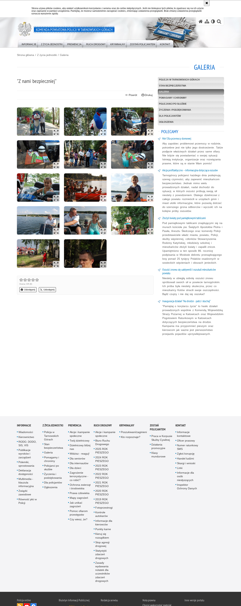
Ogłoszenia (166, 122)
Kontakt (180, 426)
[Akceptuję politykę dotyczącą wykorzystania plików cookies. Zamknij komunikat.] (207, 3)
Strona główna (25, 54)
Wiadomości (25, 432)
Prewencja (74, 426)
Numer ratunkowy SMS (187, 447)
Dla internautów (79, 463)
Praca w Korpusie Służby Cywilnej (161, 438)
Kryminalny (126, 426)
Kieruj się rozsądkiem (102, 536)
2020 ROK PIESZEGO (102, 493)
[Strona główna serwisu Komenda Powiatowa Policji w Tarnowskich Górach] (201, 21)
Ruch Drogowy (103, 426)
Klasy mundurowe (158, 455)
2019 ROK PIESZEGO (102, 501)
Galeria (64, 54)
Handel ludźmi (185, 459)
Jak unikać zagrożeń (76, 505)
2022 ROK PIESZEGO (102, 476)
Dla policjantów (170, 116)
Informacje (24, 426)
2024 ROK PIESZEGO (102, 459)
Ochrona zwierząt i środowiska (80, 487)
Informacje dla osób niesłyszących (185, 477)
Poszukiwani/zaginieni (134, 432)
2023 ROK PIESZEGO (102, 468)
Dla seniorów (77, 459)
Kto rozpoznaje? (130, 437)
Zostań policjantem (157, 428)
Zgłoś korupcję (185, 454)
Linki (179, 468)
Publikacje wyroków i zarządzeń (24, 454)
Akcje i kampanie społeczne (80, 434)
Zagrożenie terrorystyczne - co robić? (79, 477)
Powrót (133, 94)
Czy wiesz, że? (78, 519)
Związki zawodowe (24, 493)
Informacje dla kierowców (103, 523)
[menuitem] (29, 43)
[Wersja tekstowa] (213, 21)
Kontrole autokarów (101, 514)
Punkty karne (103, 529)
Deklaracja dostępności (25, 472)
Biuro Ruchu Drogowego (102, 443)
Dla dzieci (75, 468)
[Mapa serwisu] (207, 21)
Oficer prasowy (186, 441)
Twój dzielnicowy (79, 441)
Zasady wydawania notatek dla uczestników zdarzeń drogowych (102, 572)
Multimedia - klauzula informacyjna (26, 483)
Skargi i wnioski (186, 463)
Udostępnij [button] (29, 289)
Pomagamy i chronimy (173, 97)
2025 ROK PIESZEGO (102, 451)
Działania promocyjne (158, 447)
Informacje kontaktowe (184, 434)
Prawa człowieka (79, 493)
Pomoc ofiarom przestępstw (79, 513)
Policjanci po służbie (173, 104)
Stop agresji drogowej (102, 544)
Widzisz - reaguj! (79, 454)
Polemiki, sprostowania (26, 464)
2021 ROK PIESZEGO (102, 485)
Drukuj (149, 94)
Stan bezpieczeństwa (172, 85)
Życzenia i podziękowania (175, 110)
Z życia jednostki (47, 54)
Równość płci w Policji (27, 501)
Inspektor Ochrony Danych (187, 487)
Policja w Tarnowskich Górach (179, 79)
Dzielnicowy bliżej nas (80, 447)
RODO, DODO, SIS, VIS (27, 444)
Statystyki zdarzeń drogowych (101, 555)
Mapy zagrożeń (79, 498)
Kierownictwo (26, 437)
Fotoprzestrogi (104, 508)
